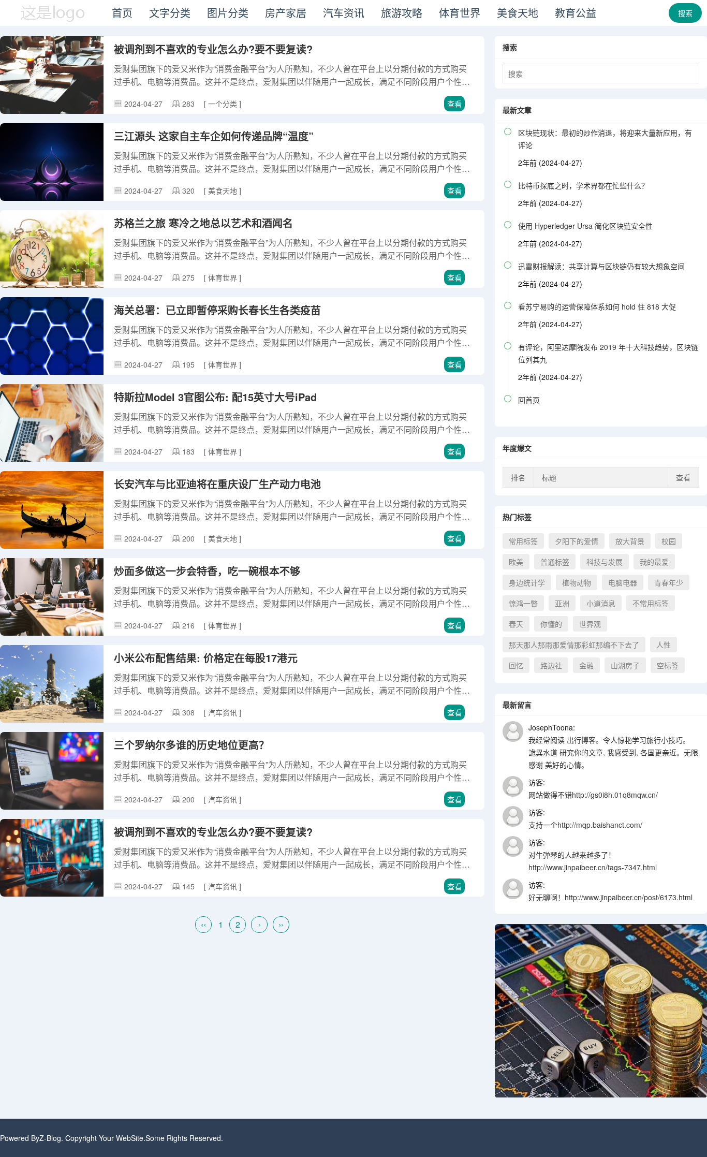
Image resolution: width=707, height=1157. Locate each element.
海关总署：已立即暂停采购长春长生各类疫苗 (217, 309)
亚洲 (562, 603)
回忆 (516, 665)
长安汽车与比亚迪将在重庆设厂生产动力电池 (217, 483)
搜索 (685, 13)
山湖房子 (625, 665)
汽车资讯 (343, 12)
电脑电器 (622, 582)
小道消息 (600, 603)
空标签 (668, 665)
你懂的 (551, 624)
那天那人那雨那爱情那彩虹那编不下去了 (574, 644)
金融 (586, 665)
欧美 (516, 561)
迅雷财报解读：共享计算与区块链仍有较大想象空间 (601, 266)
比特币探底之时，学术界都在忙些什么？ (583, 185)
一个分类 (223, 103)
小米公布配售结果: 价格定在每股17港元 (206, 657)
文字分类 (169, 12)
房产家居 (285, 12)
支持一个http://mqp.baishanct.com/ (585, 824)
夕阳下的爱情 (576, 541)
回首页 (529, 399)
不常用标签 (650, 603)
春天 (516, 624)
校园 (668, 541)
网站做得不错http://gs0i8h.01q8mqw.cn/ (593, 794)
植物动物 (576, 582)
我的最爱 (654, 561)
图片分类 (227, 12)
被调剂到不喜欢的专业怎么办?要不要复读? (213, 48)
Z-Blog (50, 1138)
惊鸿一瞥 (523, 603)
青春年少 (668, 582)
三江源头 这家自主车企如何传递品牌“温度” (214, 135)
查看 (454, 103)
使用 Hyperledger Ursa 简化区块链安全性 (585, 226)
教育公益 (575, 12)
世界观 (590, 624)
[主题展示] (52, 23)
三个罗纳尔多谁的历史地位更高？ (191, 744)
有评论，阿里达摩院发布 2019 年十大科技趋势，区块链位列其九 (608, 353)
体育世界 (459, 12)
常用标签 (523, 541)
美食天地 (517, 12)
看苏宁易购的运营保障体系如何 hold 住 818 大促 (597, 306)
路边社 (551, 665)
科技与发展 (604, 561)
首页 (122, 12)
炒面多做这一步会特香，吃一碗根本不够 (207, 570)
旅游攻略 (401, 12)
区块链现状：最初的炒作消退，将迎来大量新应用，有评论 (605, 138)
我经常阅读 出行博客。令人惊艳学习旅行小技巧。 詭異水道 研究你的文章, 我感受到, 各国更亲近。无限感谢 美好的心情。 (613, 752)
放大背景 (629, 541)
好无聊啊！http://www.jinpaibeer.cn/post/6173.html (610, 897)
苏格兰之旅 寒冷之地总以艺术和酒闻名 (203, 222)
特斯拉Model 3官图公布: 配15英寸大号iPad (215, 396)
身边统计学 (527, 582)
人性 (663, 644)
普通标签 (554, 561)
